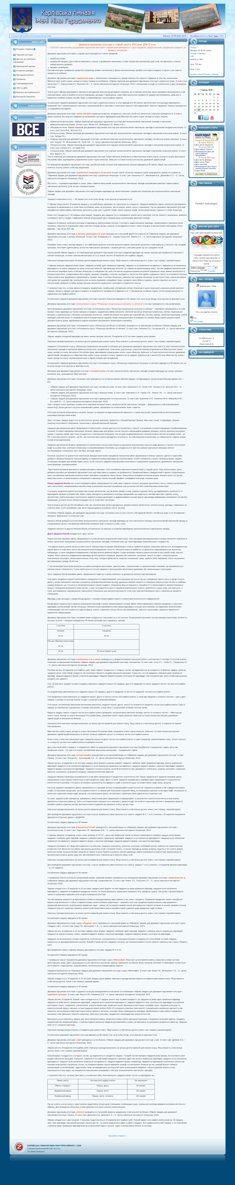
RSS (222, 36)
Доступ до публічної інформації (24, 60)
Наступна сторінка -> (117, 1136)
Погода (193, 47)
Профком (21, 79)
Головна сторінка (24, 49)
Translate (211, 271)
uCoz (58, 1148)
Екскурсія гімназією (25, 97)
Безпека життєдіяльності (28, 92)
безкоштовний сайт (44, 1148)
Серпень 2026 (206, 90)
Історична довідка (25, 71)
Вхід (49, 36)
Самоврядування (24, 83)
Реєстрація (35, 36)
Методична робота (25, 75)
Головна (14, 36)
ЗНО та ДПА (22, 88)
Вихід (44, 36)
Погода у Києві (196, 74)
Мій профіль (24, 36)
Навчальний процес (26, 66)
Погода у (197, 53)
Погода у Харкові (210, 74)
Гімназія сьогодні (24, 55)
